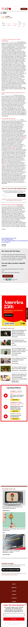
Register (15, 399)
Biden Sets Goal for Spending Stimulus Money (12, 204)
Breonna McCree (15, 354)
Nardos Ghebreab (23, 370)
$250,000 (13, 147)
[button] (25, 604)
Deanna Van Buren (15, 363)
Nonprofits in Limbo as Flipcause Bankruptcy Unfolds (11, 551)
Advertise (14, 587)
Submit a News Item (24, 25)
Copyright (14, 598)
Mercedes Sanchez (15, 381)
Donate (24, 9)
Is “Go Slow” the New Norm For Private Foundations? (11, 40)
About (14, 584)
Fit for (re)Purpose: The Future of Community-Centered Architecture (19, 360)
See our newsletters (11, 570)
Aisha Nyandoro (15, 336)
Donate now (8, 276)
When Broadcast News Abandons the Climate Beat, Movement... (12, 507)
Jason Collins (14, 345)
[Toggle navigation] (2, 9)
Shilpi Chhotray (6, 510)
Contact (14, 594)
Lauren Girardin (6, 554)
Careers (14, 591)
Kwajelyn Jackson (15, 380)
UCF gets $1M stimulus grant (8, 118)
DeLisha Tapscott (15, 370)
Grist (4, 532)
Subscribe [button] (14, 619)
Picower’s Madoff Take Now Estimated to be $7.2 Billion (13, 93)
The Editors (7, 16)
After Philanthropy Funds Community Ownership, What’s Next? (19, 341)
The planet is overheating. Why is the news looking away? (14, 529)
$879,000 (24, 138)
